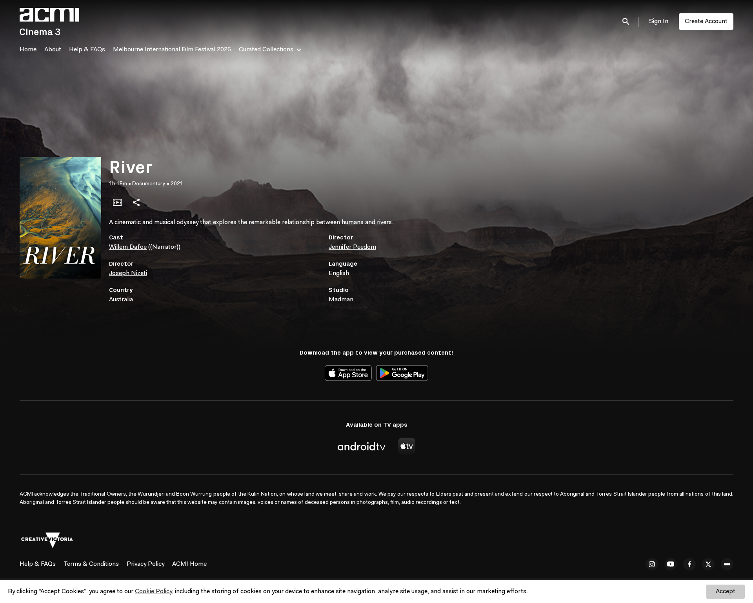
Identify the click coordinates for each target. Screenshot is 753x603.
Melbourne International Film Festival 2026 (172, 50)
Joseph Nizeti (128, 273)
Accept (725, 592)
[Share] (136, 202)
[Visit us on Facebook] (689, 564)
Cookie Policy (153, 592)
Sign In (658, 21)
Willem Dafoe (128, 247)
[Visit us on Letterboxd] (727, 564)
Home (28, 50)
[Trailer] (117, 202)
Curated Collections (266, 50)
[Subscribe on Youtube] (670, 564)
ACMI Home (189, 564)
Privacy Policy (145, 564)
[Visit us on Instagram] (652, 564)
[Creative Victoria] (47, 540)
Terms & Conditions (91, 564)
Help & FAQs (87, 50)
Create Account (706, 21)
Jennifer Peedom (352, 247)
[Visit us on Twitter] (708, 564)
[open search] (626, 21)
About (52, 50)
